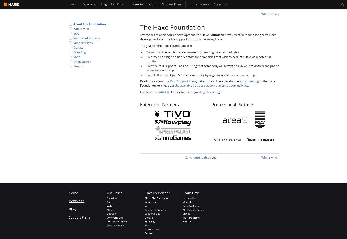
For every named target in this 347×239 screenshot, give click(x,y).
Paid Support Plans (183, 81)
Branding (79, 52)
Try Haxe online (191, 217)
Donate (78, 48)
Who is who (269, 14)
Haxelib (187, 221)
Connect (220, 4)
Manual (187, 202)
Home (74, 4)
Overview (112, 198)
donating (253, 81)
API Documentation (193, 209)
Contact (78, 66)
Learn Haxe (199, 4)
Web (109, 206)
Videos (186, 213)
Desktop (111, 213)
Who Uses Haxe (115, 225)
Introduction (189, 198)
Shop (76, 57)
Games (110, 202)
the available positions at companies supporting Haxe (211, 86)
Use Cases (118, 4)
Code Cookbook (191, 206)
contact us (163, 92)
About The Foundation (89, 24)
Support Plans (171, 4)
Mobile (110, 209)
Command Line (115, 217)
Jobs (76, 33)
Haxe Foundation (144, 4)
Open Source (82, 62)
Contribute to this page (201, 158)
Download (90, 4)
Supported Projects (86, 38)
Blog (104, 4)
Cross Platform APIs (117, 221)
